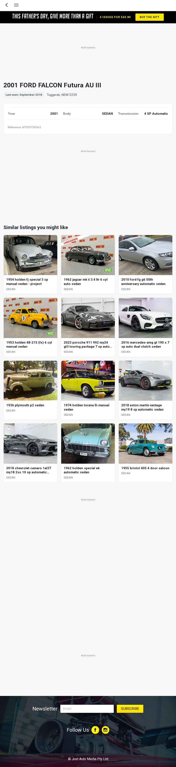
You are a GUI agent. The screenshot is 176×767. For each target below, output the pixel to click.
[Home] (88, 747)
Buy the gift (149, 17)
